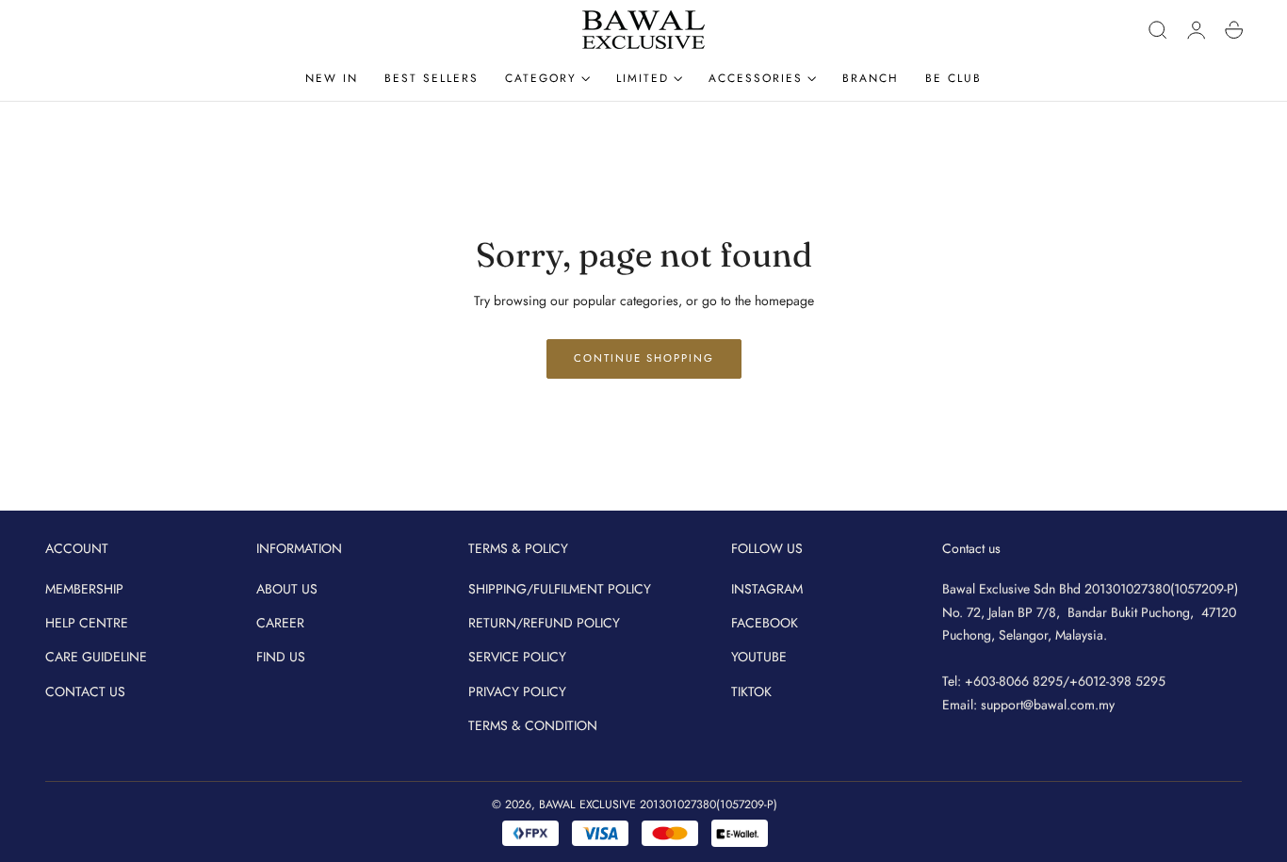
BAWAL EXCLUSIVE (587, 804)
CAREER (280, 622)
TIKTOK (751, 691)
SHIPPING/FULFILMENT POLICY (559, 588)
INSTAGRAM (767, 588)
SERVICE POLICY (517, 657)
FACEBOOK (764, 622)
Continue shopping (644, 358)
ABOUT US (287, 588)
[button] (1158, 30)
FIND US (280, 657)
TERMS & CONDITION (532, 725)
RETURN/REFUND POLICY (544, 622)
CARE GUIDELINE (96, 657)
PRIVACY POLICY (517, 691)
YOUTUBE (759, 657)
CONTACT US (85, 691)
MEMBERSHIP (84, 588)
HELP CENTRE (86, 622)
